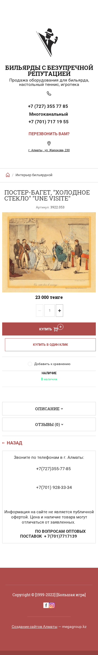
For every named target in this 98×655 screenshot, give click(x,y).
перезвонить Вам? (49, 133)
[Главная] (8, 175)
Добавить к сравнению (52, 364)
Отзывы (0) (47, 424)
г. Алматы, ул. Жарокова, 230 (49, 150)
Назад (14, 443)
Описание (47, 408)
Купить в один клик (50, 345)
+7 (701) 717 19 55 (49, 121)
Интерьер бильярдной (34, 175)
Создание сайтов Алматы (34, 626)
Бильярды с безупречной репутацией (49, 71)
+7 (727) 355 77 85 (48, 106)
